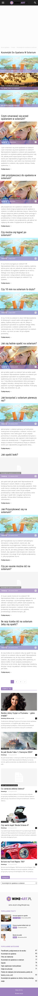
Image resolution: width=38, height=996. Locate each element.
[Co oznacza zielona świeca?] (19, 777)
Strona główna (5, 47)
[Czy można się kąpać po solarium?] (19, 249)
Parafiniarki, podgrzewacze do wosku (13, 951)
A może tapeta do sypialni (20, 915)
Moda (14, 927)
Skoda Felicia (5, 748)
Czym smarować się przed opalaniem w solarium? (14, 117)
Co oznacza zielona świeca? (12, 788)
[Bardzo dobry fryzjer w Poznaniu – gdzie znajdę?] (19, 702)
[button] (35, 2)
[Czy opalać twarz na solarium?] (19, 84)
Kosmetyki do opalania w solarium (10, 68)
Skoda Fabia (5, 821)
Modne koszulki (17, 935)
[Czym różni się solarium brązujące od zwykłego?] (19, 67)
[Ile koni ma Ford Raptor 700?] (19, 850)
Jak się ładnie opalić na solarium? (19, 343)
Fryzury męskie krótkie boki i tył (22, 925)
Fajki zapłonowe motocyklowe (9, 785)
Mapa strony (19, 990)
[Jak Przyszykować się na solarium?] (19, 526)
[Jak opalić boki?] (19, 467)
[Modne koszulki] (3, 937)
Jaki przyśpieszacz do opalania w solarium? (18, 177)
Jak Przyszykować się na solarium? (14, 511)
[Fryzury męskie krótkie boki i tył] (6, 927)
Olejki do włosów (6, 969)
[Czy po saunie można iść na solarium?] (19, 582)
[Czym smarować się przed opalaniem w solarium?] (19, 133)
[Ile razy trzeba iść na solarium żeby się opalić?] (19, 638)
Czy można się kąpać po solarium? (13, 234)
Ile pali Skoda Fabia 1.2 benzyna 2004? (17, 752)
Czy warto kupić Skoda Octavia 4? (15, 825)
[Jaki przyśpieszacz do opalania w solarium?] (19, 192)
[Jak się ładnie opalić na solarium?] (19, 357)
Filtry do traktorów (7, 957)
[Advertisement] (19, 25)
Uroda (3, 709)
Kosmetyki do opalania (8, 954)
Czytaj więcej (5, 169)
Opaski (3, 963)
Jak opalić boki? (9, 454)
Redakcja (4, 142)
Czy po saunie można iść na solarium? (15, 568)
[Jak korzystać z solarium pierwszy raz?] (19, 414)
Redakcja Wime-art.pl (7, 718)
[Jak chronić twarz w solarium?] (19, 102)
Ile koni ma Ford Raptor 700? (13, 861)
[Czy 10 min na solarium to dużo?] (19, 303)
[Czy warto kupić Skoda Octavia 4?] (19, 814)
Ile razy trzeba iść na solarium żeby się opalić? (16, 623)
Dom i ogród (16, 918)
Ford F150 (4, 858)
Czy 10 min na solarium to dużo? (18, 289)
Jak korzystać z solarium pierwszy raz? (19, 399)
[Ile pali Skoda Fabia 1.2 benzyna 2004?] (19, 741)
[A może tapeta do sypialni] (6, 918)
